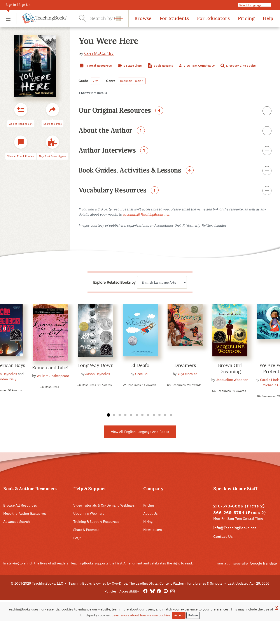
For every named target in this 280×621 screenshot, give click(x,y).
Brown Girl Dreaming (230, 368)
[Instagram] (172, 591)
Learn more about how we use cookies (141, 615)
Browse (142, 18)
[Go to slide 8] (148, 415)
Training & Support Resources (96, 521)
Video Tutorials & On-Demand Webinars (104, 505)
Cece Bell (142, 374)
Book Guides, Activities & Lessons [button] (135, 170)
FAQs (77, 538)
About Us (150, 513)
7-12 (95, 81)
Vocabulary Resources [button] (117, 190)
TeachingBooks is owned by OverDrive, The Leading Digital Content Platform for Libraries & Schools (145, 583)
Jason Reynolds (97, 374)
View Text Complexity (199, 66)
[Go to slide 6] (137, 415)
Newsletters (152, 529)
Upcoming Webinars (88, 513)
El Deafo (140, 365)
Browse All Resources (20, 505)
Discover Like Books (241, 66)
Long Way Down (95, 365)
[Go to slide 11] (165, 415)
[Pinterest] (159, 591)
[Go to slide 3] (119, 415)
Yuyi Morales (187, 374)
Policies (111, 591)
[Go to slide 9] (154, 415)
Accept (179, 615)
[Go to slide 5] (131, 415)
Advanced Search (16, 521)
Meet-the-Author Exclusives (25, 513)
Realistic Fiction (132, 81)
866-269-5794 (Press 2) (239, 513)
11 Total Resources (98, 66)
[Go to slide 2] (114, 415)
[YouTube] (166, 591)
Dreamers (185, 365)
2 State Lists (132, 66)
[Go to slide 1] (108, 415)
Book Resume (163, 66)
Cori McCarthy (99, 53)
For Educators (213, 18)
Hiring (147, 521)
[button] (8, 18)
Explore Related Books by (114, 282)
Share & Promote (86, 529)
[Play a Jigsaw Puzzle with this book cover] (52, 142)
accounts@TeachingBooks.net (146, 214)
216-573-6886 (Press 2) (239, 506)
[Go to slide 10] (159, 415)
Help (268, 18)
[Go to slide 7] (142, 415)
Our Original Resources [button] (120, 110)
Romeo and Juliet (50, 367)
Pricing (246, 18)
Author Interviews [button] (112, 150)
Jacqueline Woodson (232, 379)
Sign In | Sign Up (18, 4)
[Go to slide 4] (125, 415)
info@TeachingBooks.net (234, 527)
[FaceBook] (145, 591)
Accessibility (129, 591)
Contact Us (223, 536)
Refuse (193, 615)
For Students (174, 18)
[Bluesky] (152, 591)
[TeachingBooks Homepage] (41, 18)
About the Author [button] (110, 130)
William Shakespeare (53, 376)
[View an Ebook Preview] (20, 142)
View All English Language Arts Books (140, 431)
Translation (224, 563)
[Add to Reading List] (20, 109)
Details (93, 93)
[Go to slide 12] (171, 415)
